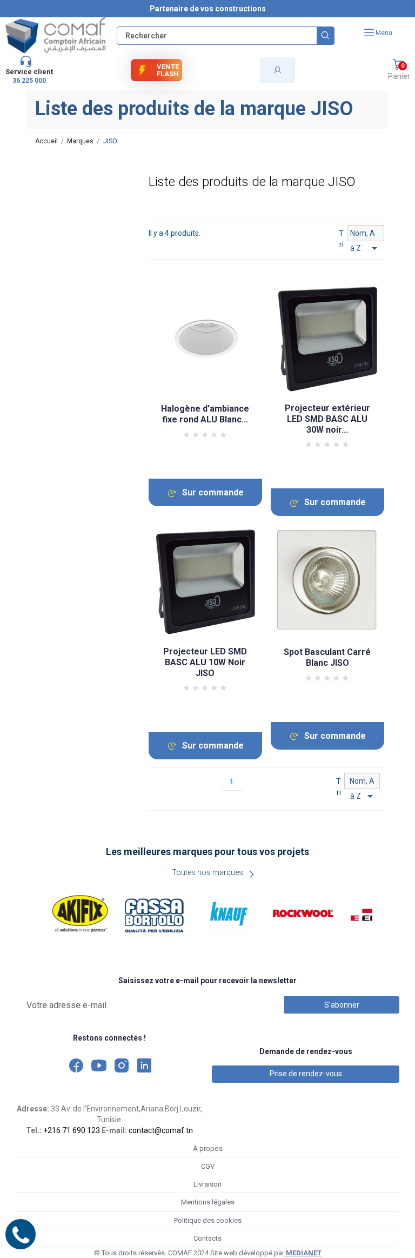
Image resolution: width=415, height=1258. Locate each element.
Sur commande (213, 492)
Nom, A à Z (365, 235)
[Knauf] (229, 914)
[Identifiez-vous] (277, 70)
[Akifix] (80, 914)
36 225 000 (29, 80)
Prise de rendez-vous (306, 1073)
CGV (208, 1166)
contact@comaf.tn (161, 1130)
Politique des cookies (208, 1220)
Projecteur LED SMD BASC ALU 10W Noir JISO (205, 662)
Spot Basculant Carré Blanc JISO (327, 657)
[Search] (325, 35)
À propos (208, 1148)
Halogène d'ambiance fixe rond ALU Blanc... (205, 414)
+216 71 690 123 (71, 1130)
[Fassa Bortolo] (155, 914)
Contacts (207, 1238)
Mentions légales (208, 1202)
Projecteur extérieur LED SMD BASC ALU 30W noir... (327, 419)
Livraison (207, 1184)
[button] (399, 70)
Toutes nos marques (207, 872)
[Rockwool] (303, 914)
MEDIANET (303, 1253)
